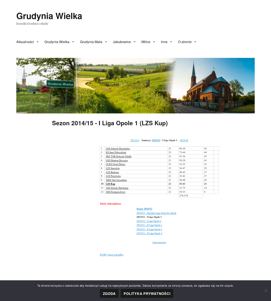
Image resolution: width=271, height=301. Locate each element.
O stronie (185, 41)
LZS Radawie (112, 172)
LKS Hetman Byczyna (117, 160)
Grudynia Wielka (49, 16)
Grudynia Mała (91, 41)
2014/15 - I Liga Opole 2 (149, 221)
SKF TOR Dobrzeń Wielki (118, 156)
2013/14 (134, 140)
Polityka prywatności (147, 293)
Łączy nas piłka (115, 254)
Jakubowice (122, 41)
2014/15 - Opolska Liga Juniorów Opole (156, 213)
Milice (145, 41)
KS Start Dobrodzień (116, 152)
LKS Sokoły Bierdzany (117, 188)
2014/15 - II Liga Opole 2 (149, 229)
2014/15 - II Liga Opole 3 (149, 233)
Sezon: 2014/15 (144, 208)
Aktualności (25, 41)
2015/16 (184, 140)
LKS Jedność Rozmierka (118, 148)
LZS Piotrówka (113, 176)
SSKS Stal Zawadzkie (116, 180)
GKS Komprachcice (115, 192)
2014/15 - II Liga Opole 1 (149, 225)
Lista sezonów (159, 242)
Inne (164, 41)
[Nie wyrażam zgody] (266, 291)
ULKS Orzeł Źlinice (115, 164)
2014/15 (156, 140)
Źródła (103, 254)
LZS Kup (110, 184)
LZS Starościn (113, 168)
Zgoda (109, 293)
